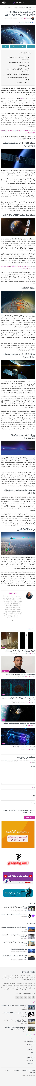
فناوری (31, 1038)
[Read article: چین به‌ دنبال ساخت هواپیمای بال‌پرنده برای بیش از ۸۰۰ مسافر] (31, 936)
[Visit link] (18, 834)
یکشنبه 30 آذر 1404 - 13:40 (11, 18)
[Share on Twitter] (14, 46)
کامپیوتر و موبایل (28, 1041)
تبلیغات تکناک (16, 1070)
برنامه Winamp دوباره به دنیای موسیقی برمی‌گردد (14, 914)
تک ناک (33, 7)
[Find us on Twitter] (33, 997)
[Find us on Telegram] (25, 997)
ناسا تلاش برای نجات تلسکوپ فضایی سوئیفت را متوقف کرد (18, 723)
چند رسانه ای (30, 1063)
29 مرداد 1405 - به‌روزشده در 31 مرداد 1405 (18, 910)
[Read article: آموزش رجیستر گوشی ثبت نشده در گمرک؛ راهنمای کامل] (31, 1007)
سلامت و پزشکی (6, 671)
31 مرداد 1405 (23, 725)
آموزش (31, 1047)
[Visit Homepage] (19, 2)
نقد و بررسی (30, 1044)
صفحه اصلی (32, 1070)
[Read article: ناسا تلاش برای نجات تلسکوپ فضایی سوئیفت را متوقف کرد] (18, 713)
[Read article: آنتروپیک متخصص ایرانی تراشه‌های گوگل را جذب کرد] (31, 1014)
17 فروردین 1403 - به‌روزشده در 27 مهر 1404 (18, 951)
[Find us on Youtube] (29, 997)
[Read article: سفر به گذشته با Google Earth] (31, 951)
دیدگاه (32, 766)
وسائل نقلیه (30, 1058)
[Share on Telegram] (22, 46)
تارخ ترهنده (30, 653)
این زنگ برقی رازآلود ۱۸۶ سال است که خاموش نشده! (20, 651)
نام (33, 788)
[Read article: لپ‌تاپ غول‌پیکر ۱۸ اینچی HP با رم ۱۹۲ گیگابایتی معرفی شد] (31, 943)
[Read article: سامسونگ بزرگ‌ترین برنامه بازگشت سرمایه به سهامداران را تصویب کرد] (31, 1021)
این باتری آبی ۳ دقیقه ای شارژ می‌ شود (24, 747)
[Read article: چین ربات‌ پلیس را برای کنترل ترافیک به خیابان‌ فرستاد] (31, 908)
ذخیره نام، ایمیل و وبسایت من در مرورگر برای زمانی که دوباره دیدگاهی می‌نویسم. (18, 811)
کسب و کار (30, 1055)
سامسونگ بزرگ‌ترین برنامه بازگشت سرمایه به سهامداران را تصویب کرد (15, 1021)
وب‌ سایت (32, 803)
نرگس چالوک (24, 18)
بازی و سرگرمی (29, 1060)
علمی (30, 7)
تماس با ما (32, 1072)
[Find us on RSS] (17, 997)
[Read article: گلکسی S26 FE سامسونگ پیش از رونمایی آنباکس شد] (31, 957)
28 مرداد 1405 (23, 945)
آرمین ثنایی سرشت (28, 676)
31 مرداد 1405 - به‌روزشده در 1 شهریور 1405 (18, 653)
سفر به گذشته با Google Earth (19, 949)
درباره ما (8, 1070)
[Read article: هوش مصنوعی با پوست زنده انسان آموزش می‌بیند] (18, 664)
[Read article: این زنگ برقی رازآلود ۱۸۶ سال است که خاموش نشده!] (18, 640)
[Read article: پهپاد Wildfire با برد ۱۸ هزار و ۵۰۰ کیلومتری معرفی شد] (31, 929)
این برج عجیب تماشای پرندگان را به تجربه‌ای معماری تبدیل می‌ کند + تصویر (16, 1028)
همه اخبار (24, 1070)
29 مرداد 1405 (23, 938)
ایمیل (33, 795)
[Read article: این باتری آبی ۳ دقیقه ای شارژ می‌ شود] (18, 736)
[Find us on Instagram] (21, 997)
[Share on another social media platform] (5, 46)
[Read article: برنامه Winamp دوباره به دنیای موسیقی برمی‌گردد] (31, 915)
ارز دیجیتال (30, 1049)
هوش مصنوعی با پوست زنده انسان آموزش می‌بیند (20, 674)
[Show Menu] (33, 2)
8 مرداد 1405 (23, 916)
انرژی (27, 7)
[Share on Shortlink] (31, 46)
